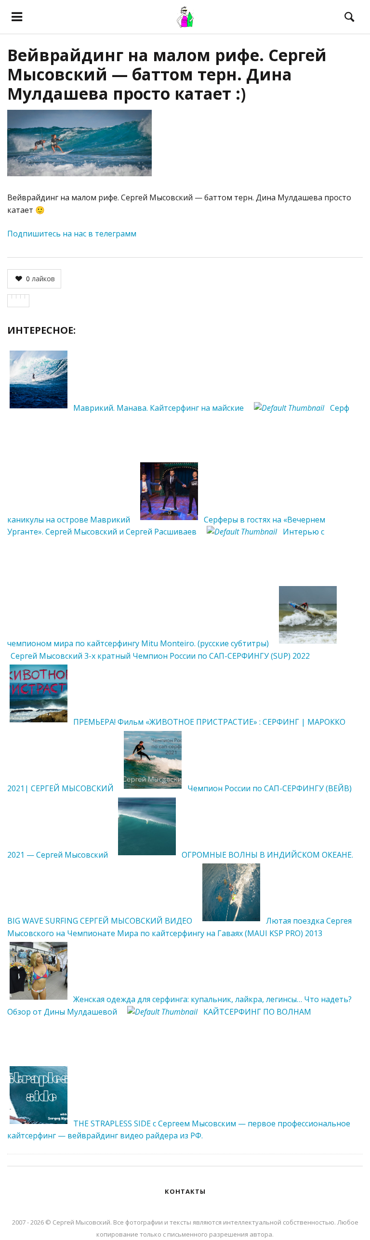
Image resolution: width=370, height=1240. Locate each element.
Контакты (185, 1191)
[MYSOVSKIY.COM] (184, 17)
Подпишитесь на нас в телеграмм (71, 233)
